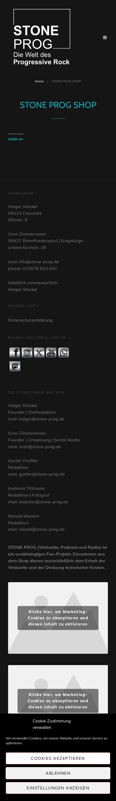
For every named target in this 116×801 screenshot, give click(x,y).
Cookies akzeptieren (58, 758)
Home (39, 81)
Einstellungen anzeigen (58, 788)
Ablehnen (58, 773)
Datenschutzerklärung (30, 320)
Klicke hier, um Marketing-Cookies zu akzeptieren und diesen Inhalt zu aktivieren (58, 617)
